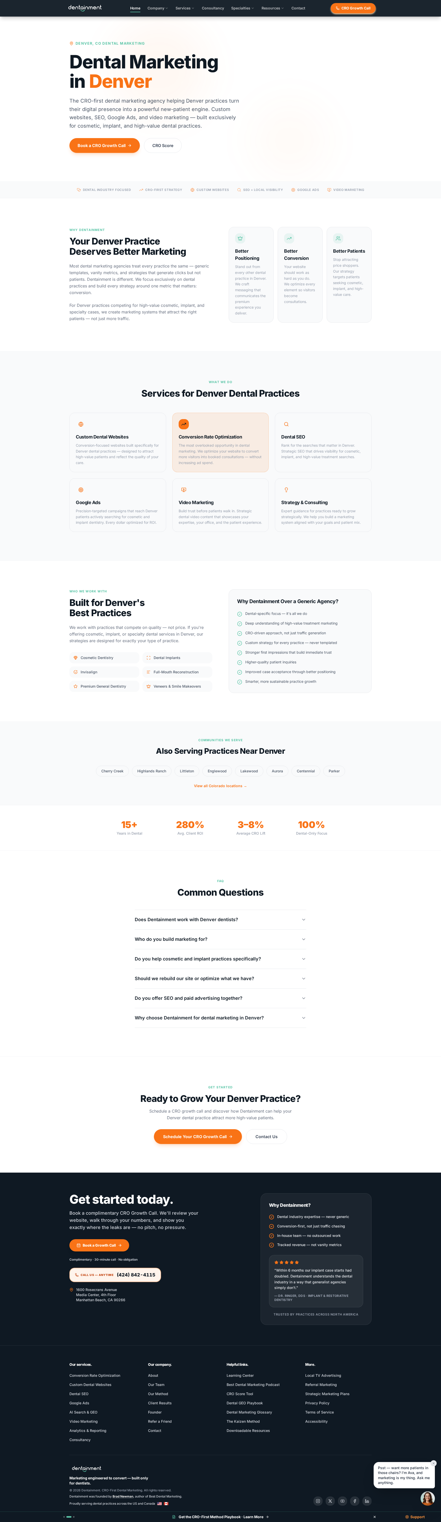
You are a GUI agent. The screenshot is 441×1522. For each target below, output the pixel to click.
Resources (271, 8)
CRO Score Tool (240, 1394)
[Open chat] (428, 1498)
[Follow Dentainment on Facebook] (354, 1501)
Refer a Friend (160, 1421)
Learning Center (240, 1375)
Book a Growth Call (99, 1245)
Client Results (160, 1403)
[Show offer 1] (64, 1517)
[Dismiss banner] (375, 1517)
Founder (155, 1412)
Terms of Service (319, 1412)
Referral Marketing (321, 1384)
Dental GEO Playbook (245, 1403)
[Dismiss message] (434, 1463)
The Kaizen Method (243, 1421)
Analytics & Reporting (87, 1430)
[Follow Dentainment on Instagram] (318, 1501)
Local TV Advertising (323, 1375)
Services (183, 8)
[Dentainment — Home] (85, 8)
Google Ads (79, 1403)
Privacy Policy (317, 1403)
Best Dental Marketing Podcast (253, 1384)
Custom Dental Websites (90, 1384)
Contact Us (266, 1136)
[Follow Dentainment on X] (330, 1501)
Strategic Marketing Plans (327, 1394)
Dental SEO (79, 1394)
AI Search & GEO (83, 1412)
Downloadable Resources (248, 1430)
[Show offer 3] (74, 1517)
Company (156, 8)
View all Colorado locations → (220, 786)
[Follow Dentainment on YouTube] (342, 1501)
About (153, 1375)
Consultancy (213, 8)
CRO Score (162, 145)
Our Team (156, 1384)
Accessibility (316, 1421)
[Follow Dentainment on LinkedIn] (367, 1501)
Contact (298, 8)
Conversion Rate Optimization (94, 1375)
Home (135, 8)
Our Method (158, 1394)
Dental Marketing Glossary (249, 1412)
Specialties (240, 8)
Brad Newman (123, 1496)
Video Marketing (83, 1421)
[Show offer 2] (68, 1517)
